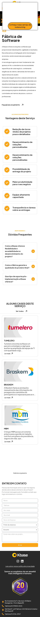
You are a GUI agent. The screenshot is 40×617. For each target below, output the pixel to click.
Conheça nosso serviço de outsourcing (20, 26)
